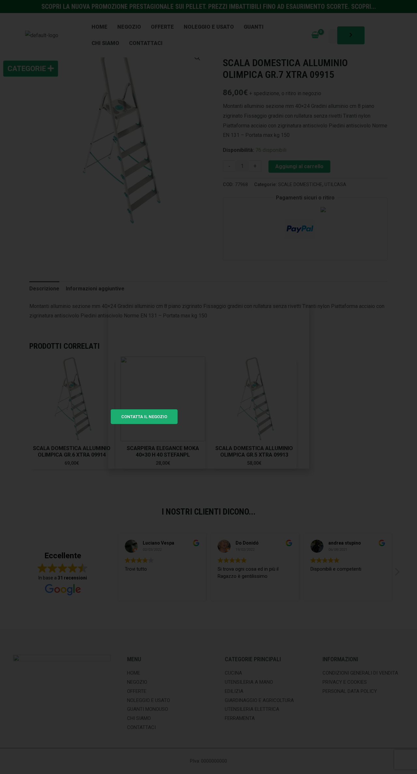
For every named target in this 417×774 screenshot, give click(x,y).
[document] (208, 387)
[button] (301, 314)
